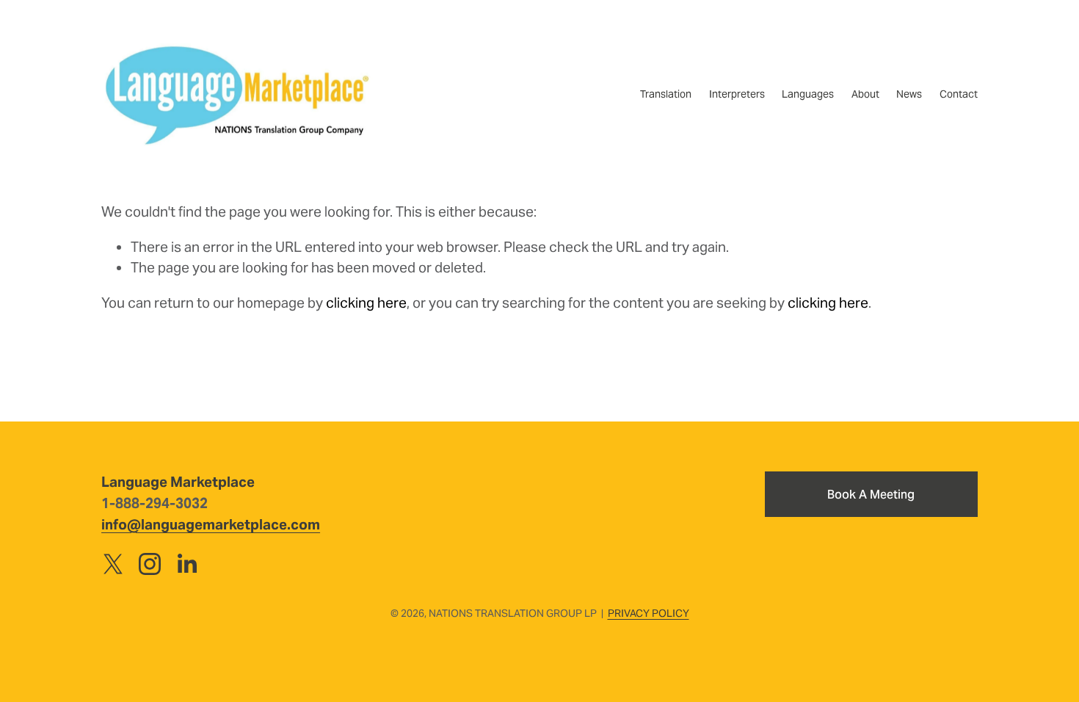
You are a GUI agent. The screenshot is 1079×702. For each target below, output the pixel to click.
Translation (665, 94)
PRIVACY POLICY (648, 613)
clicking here (366, 302)
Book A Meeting (871, 494)
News (909, 94)
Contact (959, 94)
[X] (113, 564)
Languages (808, 94)
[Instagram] (149, 564)
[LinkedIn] (186, 564)
